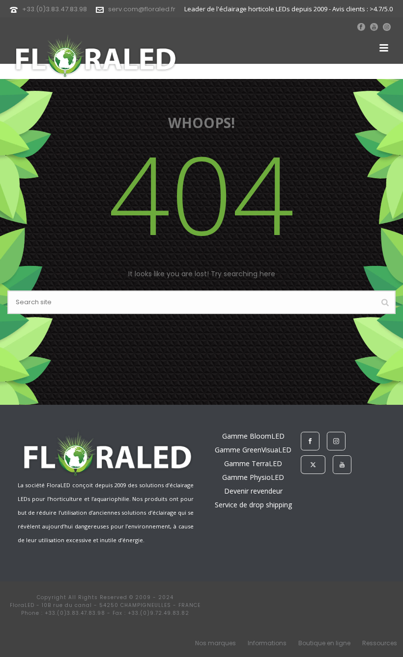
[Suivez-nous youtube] (342, 464)
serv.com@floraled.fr (141, 9)
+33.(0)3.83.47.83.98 (54, 9)
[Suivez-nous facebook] (310, 441)
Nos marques (215, 643)
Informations (267, 643)
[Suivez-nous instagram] (336, 441)
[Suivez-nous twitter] (313, 464)
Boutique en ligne (324, 643)
